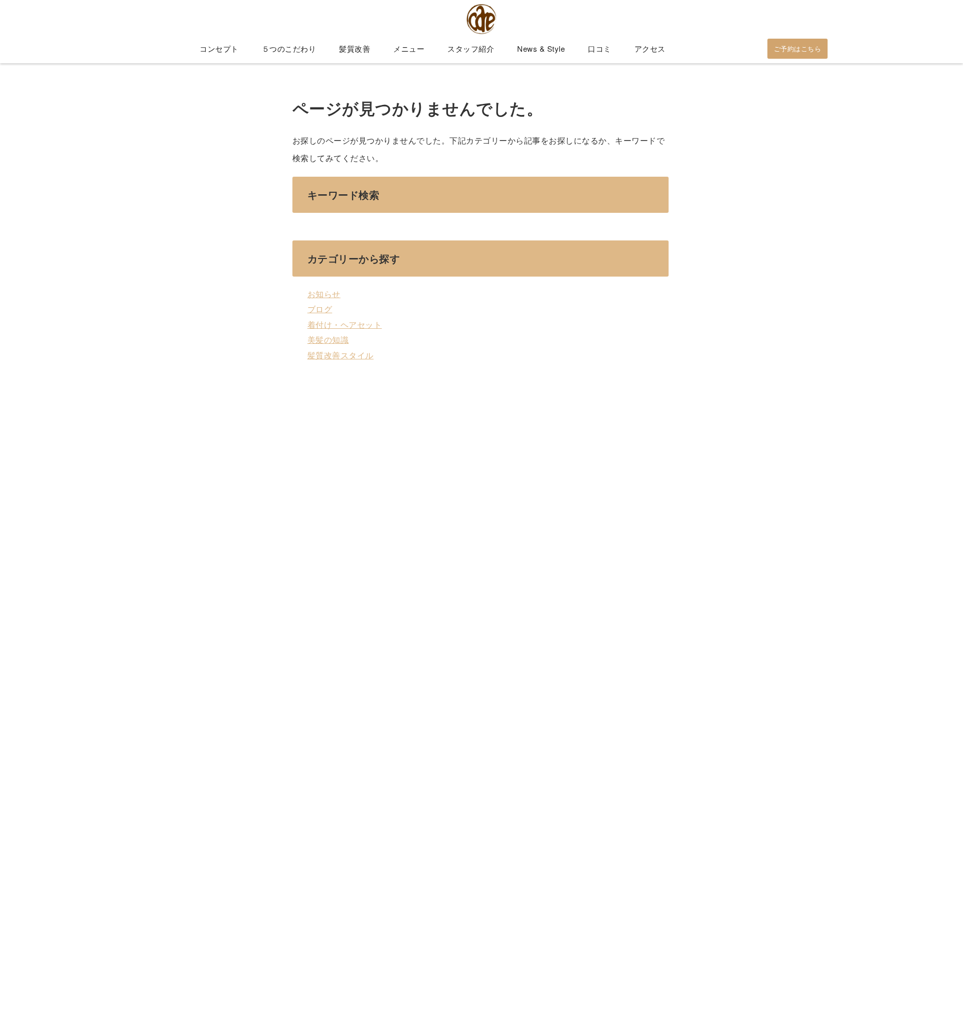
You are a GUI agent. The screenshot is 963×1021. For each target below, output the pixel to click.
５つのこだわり (289, 48)
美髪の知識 (328, 339)
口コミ (599, 48)
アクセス (650, 48)
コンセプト (219, 48)
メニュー (408, 48)
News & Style (541, 48)
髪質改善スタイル (340, 355)
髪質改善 (354, 48)
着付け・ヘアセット (344, 324)
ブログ (320, 309)
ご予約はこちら (798, 48)
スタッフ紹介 (470, 48)
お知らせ (324, 294)
